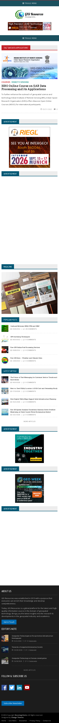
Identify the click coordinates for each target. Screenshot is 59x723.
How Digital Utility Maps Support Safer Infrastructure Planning (33, 399)
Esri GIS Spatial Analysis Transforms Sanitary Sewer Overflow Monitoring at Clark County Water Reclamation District (33, 411)
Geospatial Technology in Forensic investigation (29, 658)
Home (4, 721)
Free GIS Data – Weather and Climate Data (26, 358)
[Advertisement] (29, 548)
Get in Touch (9, 622)
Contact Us (47, 721)
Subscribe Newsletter (13, 703)
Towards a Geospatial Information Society (27, 647)
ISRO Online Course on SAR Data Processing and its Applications (24, 87)
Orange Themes (17, 717)
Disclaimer (23, 721)
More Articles (29, 421)
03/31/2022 (47, 109)
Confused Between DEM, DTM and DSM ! (25, 326)
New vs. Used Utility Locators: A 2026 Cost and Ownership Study (33, 388)
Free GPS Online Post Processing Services (25, 347)
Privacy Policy (35, 721)
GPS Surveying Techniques (20, 337)
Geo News (12, 721)
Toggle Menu (30, 3)
